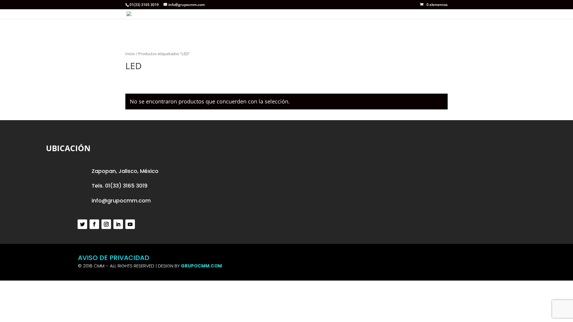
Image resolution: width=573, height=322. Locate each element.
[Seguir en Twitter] (82, 224)
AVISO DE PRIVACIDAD (113, 257)
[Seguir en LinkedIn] (118, 224)
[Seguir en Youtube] (130, 224)
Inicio (130, 53)
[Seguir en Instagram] (106, 224)
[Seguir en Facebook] (94, 224)
